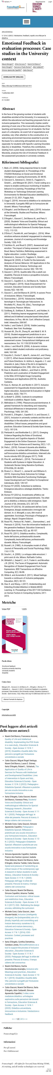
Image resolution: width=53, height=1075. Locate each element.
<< (13, 1019)
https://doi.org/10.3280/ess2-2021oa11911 (17, 86)
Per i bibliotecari (11, 1051)
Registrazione (40, 2)
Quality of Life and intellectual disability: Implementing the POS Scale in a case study (22, 742)
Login (50, 2)
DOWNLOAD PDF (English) (13, 77)
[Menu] (26, 22)
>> (26, 1019)
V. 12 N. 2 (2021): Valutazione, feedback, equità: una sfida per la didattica (24, 37)
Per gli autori (9, 1047)
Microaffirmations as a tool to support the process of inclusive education (22, 948)
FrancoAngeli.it (11, 1033)
